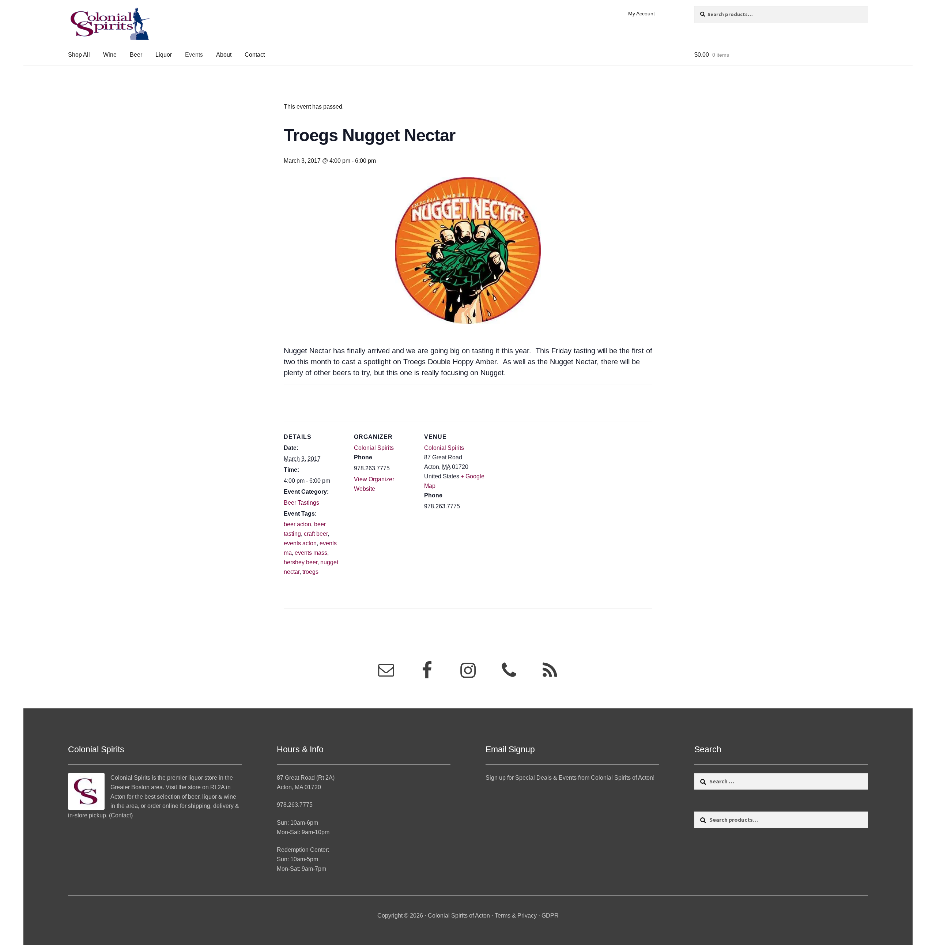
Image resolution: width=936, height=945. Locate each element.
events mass (311, 553)
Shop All (79, 55)
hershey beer (300, 562)
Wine (110, 55)
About (223, 55)
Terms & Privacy (516, 915)
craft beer (316, 534)
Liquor (163, 55)
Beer (136, 55)
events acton (300, 543)
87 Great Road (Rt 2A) (306, 778)
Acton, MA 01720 (299, 787)
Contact (255, 55)
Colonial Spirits (374, 448)
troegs (310, 572)
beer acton (297, 524)
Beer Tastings (301, 503)
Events (194, 55)
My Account (641, 13)
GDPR (550, 915)
